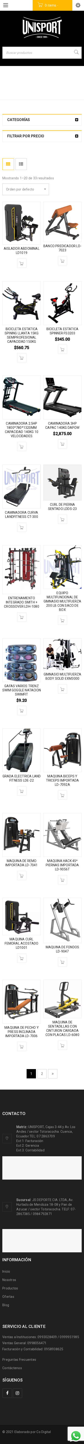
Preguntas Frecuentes (19, 1359)
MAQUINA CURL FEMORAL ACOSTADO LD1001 (21, 943)
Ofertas (8, 1297)
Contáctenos (12, 1368)
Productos (10, 1288)
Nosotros (9, 1280)
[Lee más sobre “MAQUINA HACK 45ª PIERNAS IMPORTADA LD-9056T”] (62, 879)
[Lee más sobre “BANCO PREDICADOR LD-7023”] (62, 260)
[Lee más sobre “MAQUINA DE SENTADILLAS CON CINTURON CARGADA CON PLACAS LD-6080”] (62, 1045)
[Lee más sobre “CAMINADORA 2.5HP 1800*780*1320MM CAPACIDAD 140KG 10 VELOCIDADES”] (21, 446)
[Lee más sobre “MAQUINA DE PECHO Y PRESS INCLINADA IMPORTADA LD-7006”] (21, 1046)
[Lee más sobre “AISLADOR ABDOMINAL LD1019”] (21, 263)
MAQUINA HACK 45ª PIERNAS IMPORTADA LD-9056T (62, 865)
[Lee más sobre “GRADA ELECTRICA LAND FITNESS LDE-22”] (21, 791)
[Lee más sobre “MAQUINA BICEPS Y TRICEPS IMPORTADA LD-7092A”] (62, 795)
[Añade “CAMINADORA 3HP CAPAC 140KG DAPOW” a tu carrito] (62, 443)
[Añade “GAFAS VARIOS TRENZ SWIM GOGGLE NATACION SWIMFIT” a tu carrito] (21, 710)
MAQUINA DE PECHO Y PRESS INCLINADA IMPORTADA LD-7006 (21, 1032)
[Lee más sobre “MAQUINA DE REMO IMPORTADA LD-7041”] (21, 875)
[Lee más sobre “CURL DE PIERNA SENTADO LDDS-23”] (62, 519)
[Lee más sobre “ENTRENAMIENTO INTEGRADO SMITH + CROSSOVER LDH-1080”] (21, 617)
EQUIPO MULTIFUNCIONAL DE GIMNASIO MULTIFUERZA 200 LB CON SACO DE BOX (62, 601)
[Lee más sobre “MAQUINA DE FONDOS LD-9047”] (62, 961)
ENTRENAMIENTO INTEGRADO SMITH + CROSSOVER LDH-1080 (21, 602)
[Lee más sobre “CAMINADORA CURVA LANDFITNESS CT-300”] (21, 527)
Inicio (7, 87)
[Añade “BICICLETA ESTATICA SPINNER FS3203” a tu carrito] (62, 349)
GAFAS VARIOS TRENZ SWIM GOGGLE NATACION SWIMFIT (21, 690)
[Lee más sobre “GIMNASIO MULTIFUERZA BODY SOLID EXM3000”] (62, 689)
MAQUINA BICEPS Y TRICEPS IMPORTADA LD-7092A (62, 780)
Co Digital (43, 1432)
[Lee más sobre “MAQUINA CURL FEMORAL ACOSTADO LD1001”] (21, 958)
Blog (5, 1305)
